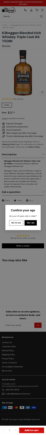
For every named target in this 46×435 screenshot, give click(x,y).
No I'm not (16, 223)
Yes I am (30, 223)
